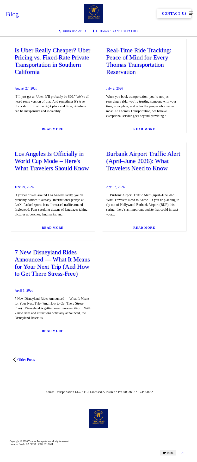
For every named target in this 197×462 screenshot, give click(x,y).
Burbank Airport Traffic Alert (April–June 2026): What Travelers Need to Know (143, 161)
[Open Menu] (191, 13)
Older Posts (26, 360)
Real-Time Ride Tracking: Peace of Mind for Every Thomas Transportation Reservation (138, 61)
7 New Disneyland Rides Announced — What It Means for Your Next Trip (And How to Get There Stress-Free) (52, 263)
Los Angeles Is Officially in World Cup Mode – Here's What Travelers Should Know (52, 161)
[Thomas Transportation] (93, 13)
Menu (169, 452)
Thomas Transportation (117, 31)
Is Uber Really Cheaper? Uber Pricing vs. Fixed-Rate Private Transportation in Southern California (52, 61)
